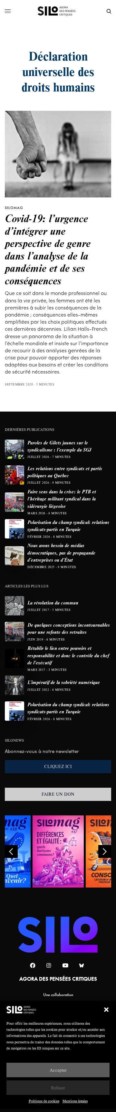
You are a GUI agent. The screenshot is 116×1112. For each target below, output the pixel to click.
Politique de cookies (44, 1100)
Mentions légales (75, 1100)
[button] (106, 1009)
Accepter (58, 1070)
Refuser (58, 1088)
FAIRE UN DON (58, 794)
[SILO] (58, 11)
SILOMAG (14, 207)
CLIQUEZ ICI (58, 766)
